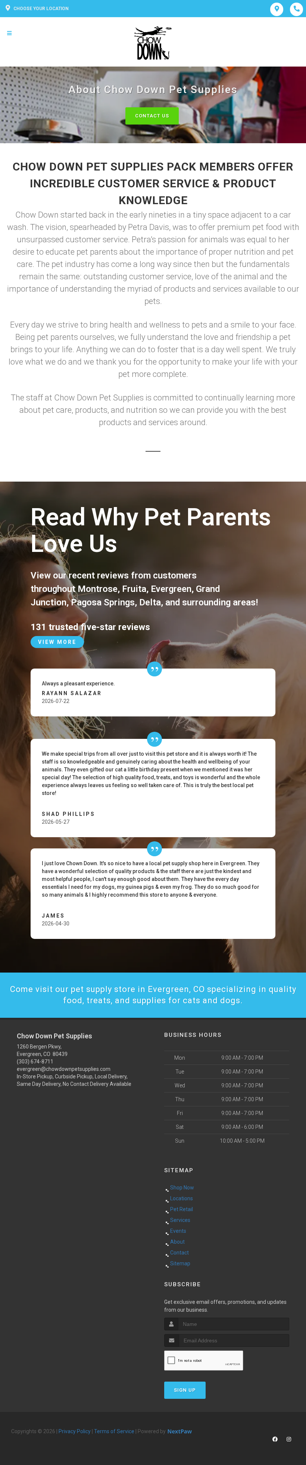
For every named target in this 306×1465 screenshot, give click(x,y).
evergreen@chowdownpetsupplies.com (63, 1069)
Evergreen (171, 589)
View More (57, 642)
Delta (150, 602)
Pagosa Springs (103, 602)
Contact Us (152, 116)
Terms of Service (114, 1431)
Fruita (134, 589)
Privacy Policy (75, 1431)
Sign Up (185, 1390)
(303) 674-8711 (35, 1062)
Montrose (98, 589)
